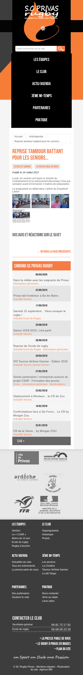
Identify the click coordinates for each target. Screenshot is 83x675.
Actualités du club (21, 562)
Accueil (19, 136)
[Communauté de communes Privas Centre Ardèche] (55, 456)
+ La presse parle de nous (55, 638)
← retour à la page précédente (54, 251)
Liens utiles (48, 601)
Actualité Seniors (22, 299)
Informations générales (25, 283)
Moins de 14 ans (21, 538)
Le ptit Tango (49, 573)
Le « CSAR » (19, 534)
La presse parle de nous (25, 569)
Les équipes (41, 59)
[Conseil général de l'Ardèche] (26, 477)
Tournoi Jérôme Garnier (55, 569)
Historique (47, 534)
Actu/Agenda (41, 83)
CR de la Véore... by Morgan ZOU (35, 431)
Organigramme (50, 530)
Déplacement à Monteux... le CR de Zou (39, 396)
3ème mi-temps (41, 95)
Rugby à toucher (21, 546)
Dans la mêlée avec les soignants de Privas (41, 280)
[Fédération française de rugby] (24, 504)
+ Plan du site (62, 649)
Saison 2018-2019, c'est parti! (32, 330)
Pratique (41, 119)
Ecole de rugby (20, 542)
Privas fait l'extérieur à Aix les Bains (35, 295)
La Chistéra (48, 565)
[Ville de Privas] (26, 457)
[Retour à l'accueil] (41, 21)
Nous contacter (50, 593)
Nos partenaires (20, 593)
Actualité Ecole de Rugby (27, 318)
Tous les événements (23, 565)
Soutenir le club (20, 597)
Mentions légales (45, 666)
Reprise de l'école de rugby (30, 345)
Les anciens (48, 562)
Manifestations (57, 384)
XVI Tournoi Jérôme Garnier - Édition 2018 (40, 361)
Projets (46, 538)
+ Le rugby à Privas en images (53, 644)
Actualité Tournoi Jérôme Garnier (31, 365)
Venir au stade (50, 597)
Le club (41, 71)
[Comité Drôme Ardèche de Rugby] (53, 483)
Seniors (16, 530)
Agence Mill (45, 669)
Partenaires (41, 107)
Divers (16, 384)
